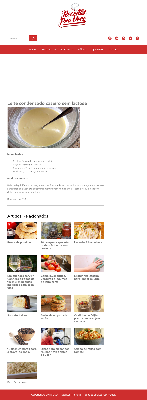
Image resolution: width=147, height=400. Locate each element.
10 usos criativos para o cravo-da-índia (22, 350)
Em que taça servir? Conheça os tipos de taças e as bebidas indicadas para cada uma (20, 281)
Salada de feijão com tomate (87, 350)
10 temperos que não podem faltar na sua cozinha (55, 245)
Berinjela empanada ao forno (54, 317)
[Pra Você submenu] (73, 49)
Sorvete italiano (17, 315)
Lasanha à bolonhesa (88, 242)
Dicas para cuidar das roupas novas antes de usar (55, 351)
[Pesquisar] (33, 38)
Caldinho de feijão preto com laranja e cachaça (87, 318)
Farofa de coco (17, 382)
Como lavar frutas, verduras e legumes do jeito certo (54, 278)
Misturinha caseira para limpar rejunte (87, 277)
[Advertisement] (73, 76)
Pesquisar (13, 32)
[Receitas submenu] (55, 49)
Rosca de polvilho (19, 242)
